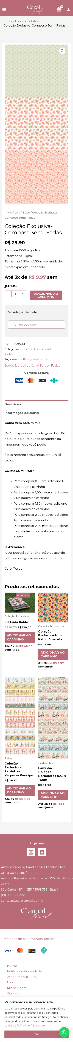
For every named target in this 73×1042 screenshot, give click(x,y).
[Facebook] (42, 852)
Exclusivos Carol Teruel (44, 349)
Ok (36, 1034)
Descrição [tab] (13, 404)
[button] (62, 51)
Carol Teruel (39, 359)
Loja (17, 212)
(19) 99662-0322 (13, 895)
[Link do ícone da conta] (68, 9)
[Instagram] (31, 852)
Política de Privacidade (31, 1025)
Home (12, 965)
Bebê (26, 212)
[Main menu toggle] (4, 9)
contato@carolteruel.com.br (23, 900)
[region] (36, 1019)
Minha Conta (17, 988)
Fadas (9, 354)
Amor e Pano (21, 359)
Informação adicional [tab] (22, 413)
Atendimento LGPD (22, 977)
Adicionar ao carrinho (46, 295)
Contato (13, 993)
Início (8, 212)
